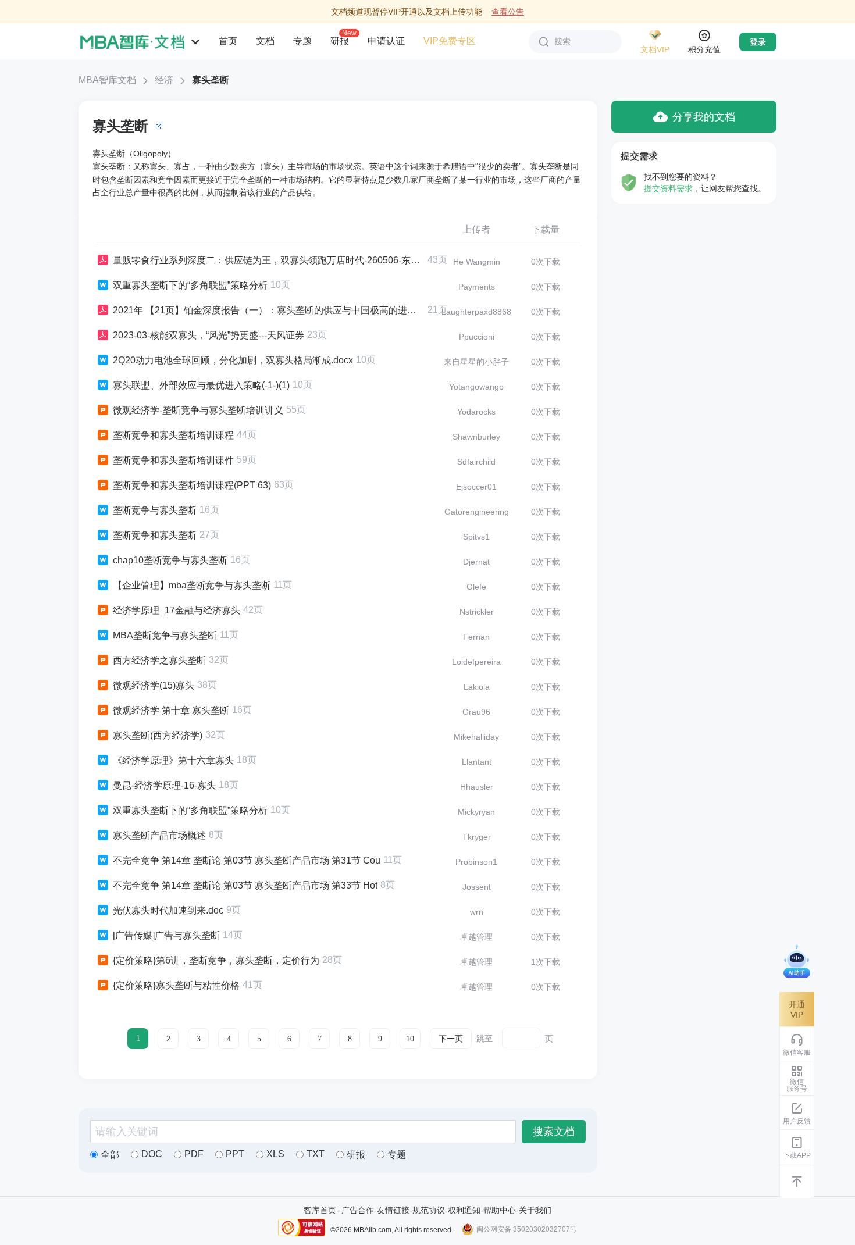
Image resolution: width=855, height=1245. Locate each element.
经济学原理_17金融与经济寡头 (176, 610)
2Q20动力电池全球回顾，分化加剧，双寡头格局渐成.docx (233, 360)
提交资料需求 (668, 188)
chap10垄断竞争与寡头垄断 (170, 560)
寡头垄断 (210, 80)
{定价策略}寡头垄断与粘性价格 (176, 985)
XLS (275, 1154)
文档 (265, 41)
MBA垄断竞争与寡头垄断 (165, 635)
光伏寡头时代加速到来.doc (168, 910)
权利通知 (464, 1210)
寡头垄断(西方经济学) (157, 735)
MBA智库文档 (107, 80)
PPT (235, 1154)
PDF (194, 1154)
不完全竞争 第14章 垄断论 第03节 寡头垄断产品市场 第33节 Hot (245, 885)
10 (410, 1038)
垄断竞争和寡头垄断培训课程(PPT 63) (192, 485)
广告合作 (357, 1210)
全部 (110, 1155)
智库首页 (320, 1210)
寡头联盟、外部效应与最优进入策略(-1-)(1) (201, 385)
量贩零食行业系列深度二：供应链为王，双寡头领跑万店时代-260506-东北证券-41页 (269, 260)
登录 (758, 42)
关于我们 (535, 1210)
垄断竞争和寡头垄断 (155, 535)
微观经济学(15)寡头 (153, 685)
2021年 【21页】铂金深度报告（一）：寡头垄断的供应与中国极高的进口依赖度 (269, 310)
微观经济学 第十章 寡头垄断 (171, 710)
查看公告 (507, 11)
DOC (151, 1154)
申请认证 (386, 41)
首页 (228, 41)
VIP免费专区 (449, 41)
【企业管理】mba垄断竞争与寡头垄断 (191, 585)
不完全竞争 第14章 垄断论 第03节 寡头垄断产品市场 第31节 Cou (246, 860)
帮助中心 (499, 1210)
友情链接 (393, 1210)
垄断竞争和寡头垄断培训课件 (173, 460)
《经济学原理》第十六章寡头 (173, 760)
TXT (316, 1154)
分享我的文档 (703, 117)
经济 (164, 80)
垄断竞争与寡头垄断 (155, 510)
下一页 (451, 1038)
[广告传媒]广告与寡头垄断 (166, 935)
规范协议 (428, 1210)
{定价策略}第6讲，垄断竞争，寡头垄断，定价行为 (216, 960)
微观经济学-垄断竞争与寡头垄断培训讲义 (198, 410)
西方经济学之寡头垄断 (159, 660)
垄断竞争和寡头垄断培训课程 (173, 435)
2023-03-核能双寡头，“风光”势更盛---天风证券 (208, 335)
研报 (339, 40)
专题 (302, 41)
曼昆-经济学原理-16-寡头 (164, 785)
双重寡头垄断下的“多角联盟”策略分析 (190, 285)
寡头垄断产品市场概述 (159, 835)
